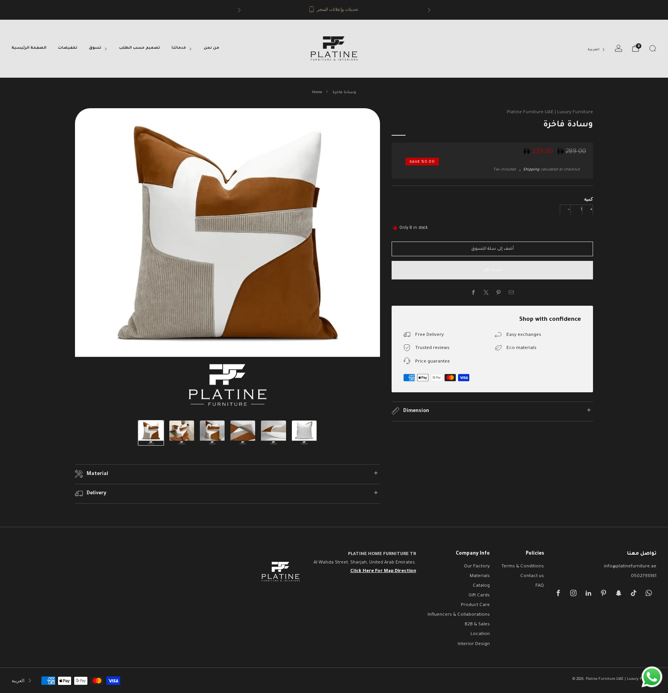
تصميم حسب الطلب (139, 48)
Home (317, 92)
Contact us (532, 576)
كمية (588, 198)
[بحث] (652, 48)
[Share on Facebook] (473, 292)
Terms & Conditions (522, 566)
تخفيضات (67, 48)
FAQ (539, 586)
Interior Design (474, 644)
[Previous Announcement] (239, 10)
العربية (594, 49)
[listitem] (334, 10)
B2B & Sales (477, 624)
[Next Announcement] (429, 10)
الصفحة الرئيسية (29, 48)
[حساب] (618, 48)
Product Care (475, 605)
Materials (480, 576)
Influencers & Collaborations (459, 615)
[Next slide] (365, 260)
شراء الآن (492, 270)
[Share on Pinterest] (499, 292)
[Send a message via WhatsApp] (652, 677)
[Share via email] (511, 292)
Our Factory (477, 566)
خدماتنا (179, 48)
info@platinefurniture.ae (630, 566)
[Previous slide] (90, 260)
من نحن (211, 48)
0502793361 (643, 576)
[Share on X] (486, 292)
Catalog (481, 586)
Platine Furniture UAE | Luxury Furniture (550, 112)
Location (480, 634)
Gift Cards (479, 595)
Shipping (531, 169)
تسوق (95, 48)
